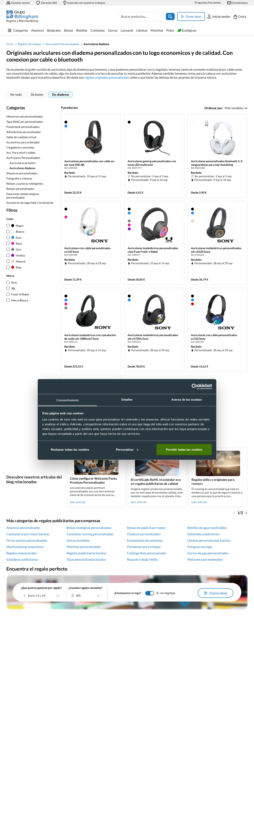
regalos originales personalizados (106, 77)
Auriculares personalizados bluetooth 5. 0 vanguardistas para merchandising (216, 162)
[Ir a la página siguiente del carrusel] (246, 512)
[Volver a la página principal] (22, 16)
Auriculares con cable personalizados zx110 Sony (87, 249)
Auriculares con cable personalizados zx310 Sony (214, 336)
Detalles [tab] (127, 399)
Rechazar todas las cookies (70, 449)
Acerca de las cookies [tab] (186, 399)
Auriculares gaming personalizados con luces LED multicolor (152, 162)
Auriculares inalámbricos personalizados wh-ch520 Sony (216, 249)
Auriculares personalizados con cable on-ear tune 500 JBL (89, 162)
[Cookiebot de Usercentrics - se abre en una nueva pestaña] (194, 387)
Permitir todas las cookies (184, 449)
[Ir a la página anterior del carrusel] (234, 512)
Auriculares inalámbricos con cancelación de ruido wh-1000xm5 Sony (90, 336)
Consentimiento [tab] (67, 400)
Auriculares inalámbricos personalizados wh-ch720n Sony (153, 336)
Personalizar (125, 449)
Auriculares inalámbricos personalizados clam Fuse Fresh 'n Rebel (153, 249)
